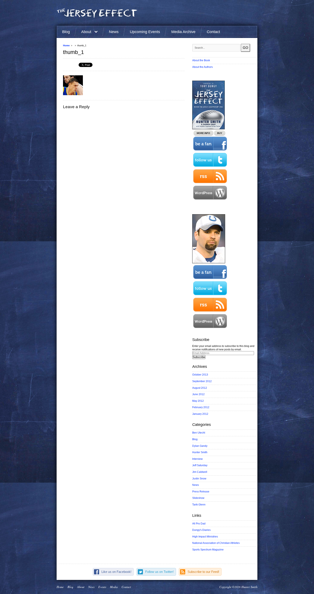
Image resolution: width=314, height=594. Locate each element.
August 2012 (199, 387)
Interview (197, 458)
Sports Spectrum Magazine (208, 549)
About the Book (201, 60)
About (86, 32)
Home (66, 45)
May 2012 (198, 400)
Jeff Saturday (199, 465)
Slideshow (198, 497)
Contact (213, 32)
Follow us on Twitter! (159, 572)
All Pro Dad (198, 523)
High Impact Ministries (205, 536)
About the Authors (202, 67)
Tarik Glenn (198, 504)
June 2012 (198, 394)
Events (102, 587)
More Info (203, 133)
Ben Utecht (198, 432)
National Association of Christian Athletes (216, 543)
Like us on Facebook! (116, 572)
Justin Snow (199, 478)
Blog (66, 32)
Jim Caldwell (199, 471)
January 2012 (200, 413)
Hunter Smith (199, 452)
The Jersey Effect (97, 13)
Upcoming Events (145, 32)
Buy (219, 133)
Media (114, 587)
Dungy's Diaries (201, 529)
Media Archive (183, 32)
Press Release (200, 491)
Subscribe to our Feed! (203, 572)
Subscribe (199, 357)
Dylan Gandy (199, 445)
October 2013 (200, 374)
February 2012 (200, 407)
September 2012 (202, 381)
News (114, 32)
